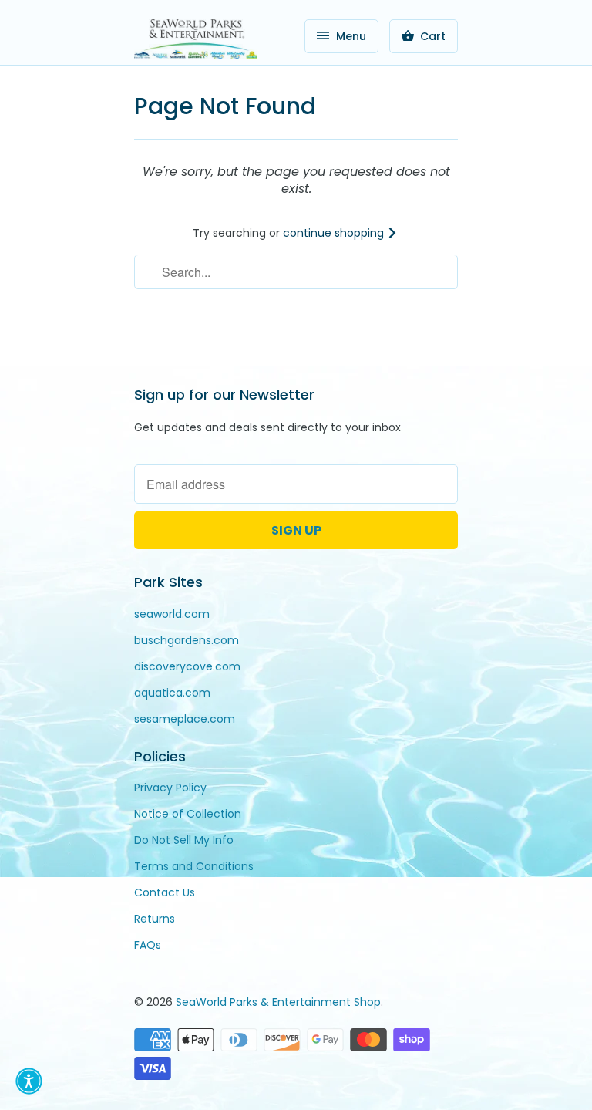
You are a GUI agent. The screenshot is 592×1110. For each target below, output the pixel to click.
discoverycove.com (187, 666)
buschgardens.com (186, 640)
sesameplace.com (184, 719)
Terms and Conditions (194, 866)
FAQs (147, 945)
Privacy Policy (170, 787)
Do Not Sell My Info (184, 840)
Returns (154, 918)
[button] (28, 1081)
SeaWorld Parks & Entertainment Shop (278, 1002)
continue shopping (335, 233)
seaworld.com (172, 614)
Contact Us (164, 892)
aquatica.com (172, 692)
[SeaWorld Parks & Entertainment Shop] (195, 38)
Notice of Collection (187, 814)
